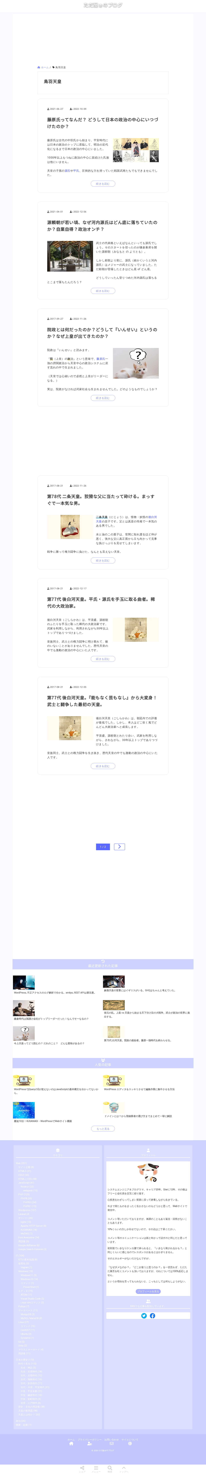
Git (19, 1341)
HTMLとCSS (25, 1179)
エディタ (23, 1291)
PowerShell (29, 1287)
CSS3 (21, 1175)
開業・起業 (22, 1424)
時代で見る (24, 1363)
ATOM (24, 1294)
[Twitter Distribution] (144, 1316)
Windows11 (27, 1275)
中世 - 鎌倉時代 (29, 1395)
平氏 (76, 170)
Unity (21, 1345)
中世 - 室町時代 (29, 1399)
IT (17, 1255)
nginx (23, 1222)
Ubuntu (24, 1334)
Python (22, 1306)
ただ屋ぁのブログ (103, 5)
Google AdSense (27, 1245)
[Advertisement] (103, 40)
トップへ (123, 1471)
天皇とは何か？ (26, 1414)
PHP (20, 1194)
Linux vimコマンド (30, 1302)
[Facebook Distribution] (152, 1316)
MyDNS (25, 1233)
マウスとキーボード (29, 1349)
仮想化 (21, 1263)
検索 (110, 1471)
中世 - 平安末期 (29, 1391)
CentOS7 (25, 1330)
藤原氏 (101, 358)
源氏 (68, 170)
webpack (28, 1190)
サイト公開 (24, 1167)
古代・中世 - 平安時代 (32, 1387)
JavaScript (23, 1182)
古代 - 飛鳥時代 (29, 1379)
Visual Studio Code (31, 1298)
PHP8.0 (27, 1202)
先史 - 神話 (26, 1367)
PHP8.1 (27, 1206)
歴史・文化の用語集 (29, 1406)
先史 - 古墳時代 (29, 1371)
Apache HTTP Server (32, 1225)
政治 (18, 1421)
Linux (21, 1322)
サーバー (23, 1218)
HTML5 (22, 1171)
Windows (23, 1271)
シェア (82, 1471)
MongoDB (26, 1314)
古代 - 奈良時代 (29, 1383)
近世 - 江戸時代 (29, 1403)
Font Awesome (26, 1237)
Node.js (25, 1186)
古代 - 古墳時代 (29, 1375)
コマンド (25, 1283)
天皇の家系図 (25, 1410)
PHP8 (24, 1198)
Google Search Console (30, 1249)
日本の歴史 (22, 1359)
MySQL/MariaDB (30, 1318)
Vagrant (25, 1267)
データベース (25, 1310)
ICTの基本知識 (26, 1259)
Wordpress (24, 1210)
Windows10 (27, 1279)
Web (18, 1163)
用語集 (21, 1241)
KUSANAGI (26, 1229)
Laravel (22, 1214)
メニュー (96, 1471)
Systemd (25, 1337)
